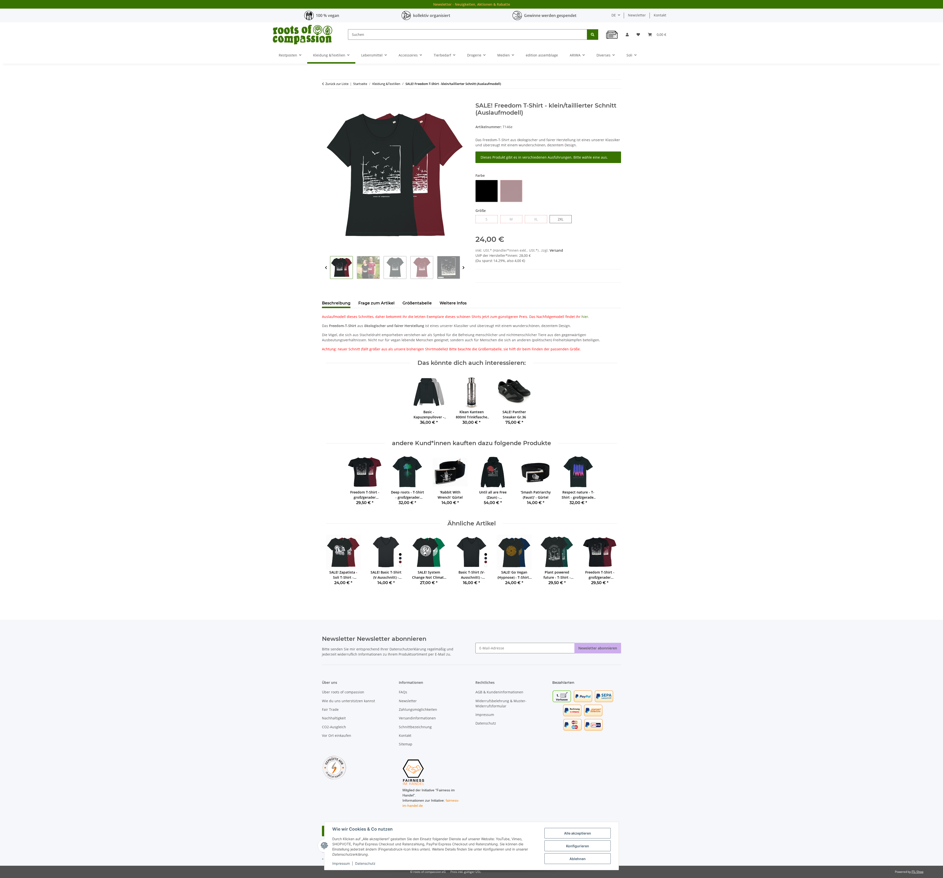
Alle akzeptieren (577, 833)
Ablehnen (577, 859)
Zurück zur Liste (336, 84)
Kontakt (660, 15)
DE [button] (613, 15)
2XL (563, 219)
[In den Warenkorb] (326, 99)
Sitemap (405, 744)
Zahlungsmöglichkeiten (418, 709)
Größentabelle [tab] (417, 303)
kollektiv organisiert (431, 15)
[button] (627, 34)
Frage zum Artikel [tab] (376, 303)
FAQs (403, 692)
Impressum (341, 863)
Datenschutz (365, 863)
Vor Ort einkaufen (336, 735)
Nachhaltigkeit (334, 718)
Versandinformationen (417, 718)
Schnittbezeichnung (415, 727)
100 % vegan (327, 15)
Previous (326, 267)
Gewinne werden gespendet (550, 15)
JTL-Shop (917, 872)
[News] (612, 34)
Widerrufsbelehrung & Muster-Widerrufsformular (501, 703)
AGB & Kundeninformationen (499, 692)
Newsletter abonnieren (597, 648)
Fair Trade (330, 709)
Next (463, 267)
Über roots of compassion (343, 692)
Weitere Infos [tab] (453, 303)
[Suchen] (592, 34)
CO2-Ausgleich (334, 727)
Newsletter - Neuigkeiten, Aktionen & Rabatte (471, 4)
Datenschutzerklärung (407, 649)
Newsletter (637, 15)
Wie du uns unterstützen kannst (348, 701)
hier (585, 316)
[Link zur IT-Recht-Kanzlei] (334, 767)
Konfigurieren (577, 846)
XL (537, 219)
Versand (556, 250)
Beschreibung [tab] (336, 303)
